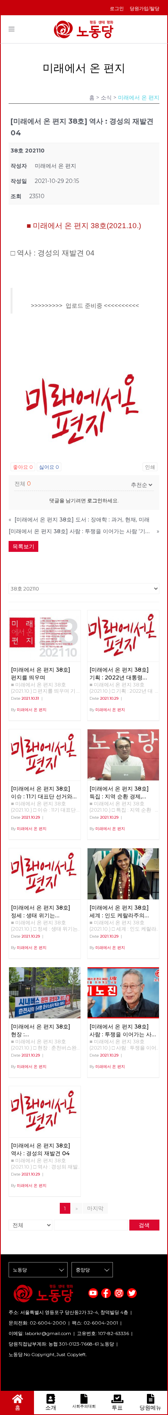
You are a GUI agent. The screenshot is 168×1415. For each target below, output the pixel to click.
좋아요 (23, 467)
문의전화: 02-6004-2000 (37, 1323)
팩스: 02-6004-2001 (95, 1323)
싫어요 (49, 467)
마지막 (95, 1208)
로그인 (117, 8)
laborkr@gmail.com (48, 1333)
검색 (144, 1225)
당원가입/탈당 (144, 8)
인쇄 (150, 467)
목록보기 (23, 546)
